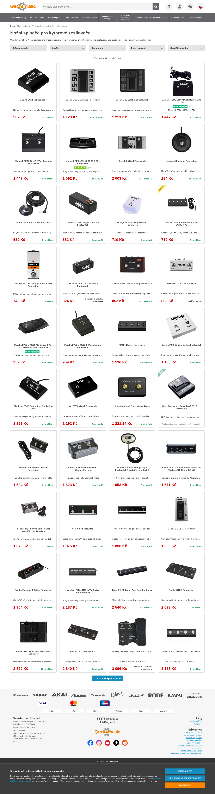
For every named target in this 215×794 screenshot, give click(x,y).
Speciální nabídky (179, 48)
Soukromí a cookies (194, 743)
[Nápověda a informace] (169, 7)
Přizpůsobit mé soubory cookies (184, 778)
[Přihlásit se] (180, 7)
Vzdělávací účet (196, 721)
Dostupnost (97, 48)
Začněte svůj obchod (194, 738)
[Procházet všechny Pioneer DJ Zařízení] (100, 695)
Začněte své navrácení (193, 735)
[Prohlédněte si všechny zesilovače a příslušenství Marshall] (138, 695)
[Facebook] (90, 745)
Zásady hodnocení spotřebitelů (190, 746)
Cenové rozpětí (138, 48)
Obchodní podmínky (194, 740)
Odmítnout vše (185, 771)
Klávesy (96, 711)
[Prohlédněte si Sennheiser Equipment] (22, 695)
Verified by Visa (172, 703)
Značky (55, 48)
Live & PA (163, 711)
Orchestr (118, 711)
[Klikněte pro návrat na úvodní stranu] (23, 6)
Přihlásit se (198, 724)
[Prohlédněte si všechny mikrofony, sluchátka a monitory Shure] (42, 695)
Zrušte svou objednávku (192, 732)
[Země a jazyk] (201, 7)
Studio (141, 711)
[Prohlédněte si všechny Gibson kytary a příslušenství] (119, 695)
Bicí (74, 711)
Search (156, 6)
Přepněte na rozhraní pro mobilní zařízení (186, 753)
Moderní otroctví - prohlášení (191, 751)
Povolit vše (185, 785)
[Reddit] (125, 745)
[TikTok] (116, 745)
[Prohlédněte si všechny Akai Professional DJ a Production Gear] (61, 695)
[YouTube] (107, 745)
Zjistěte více (145, 40)
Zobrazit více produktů (106, 678)
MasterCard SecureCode (138, 703)
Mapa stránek (197, 748)
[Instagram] (99, 745)
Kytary (51, 711)
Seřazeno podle (20, 48)
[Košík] (190, 7)
